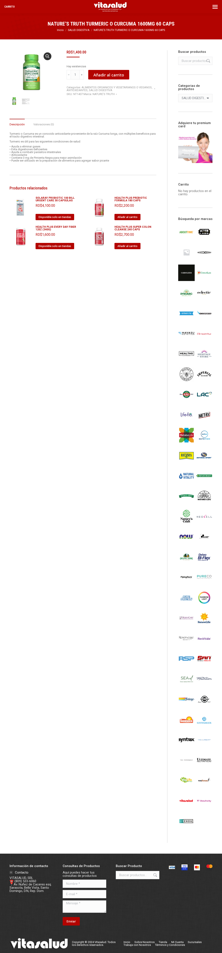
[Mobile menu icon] (215, 6)
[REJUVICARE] (186, 625)
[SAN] (204, 666)
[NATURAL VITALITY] (186, 483)
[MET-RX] (204, 422)
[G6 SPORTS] (204, 320)
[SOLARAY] (186, 706)
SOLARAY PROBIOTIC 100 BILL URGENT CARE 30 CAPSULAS (55, 199)
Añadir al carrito (108, 75)
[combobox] (195, 98)
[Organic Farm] (186, 564)
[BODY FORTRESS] (204, 260)
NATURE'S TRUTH (104, 94)
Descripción (17, 124)
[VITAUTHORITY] (204, 808)
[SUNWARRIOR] (204, 727)
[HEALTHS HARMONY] (186, 361)
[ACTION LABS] (204, 239)
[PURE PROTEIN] (186, 605)
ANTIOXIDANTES (77, 90)
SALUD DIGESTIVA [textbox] (195, 98)
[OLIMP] (204, 544)
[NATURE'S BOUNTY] (204, 483)
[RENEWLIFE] (204, 625)
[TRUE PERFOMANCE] (186, 767)
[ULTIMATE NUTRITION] (204, 767)
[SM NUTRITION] (204, 686)
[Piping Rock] (186, 584)
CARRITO (9, 6)
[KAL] (186, 402)
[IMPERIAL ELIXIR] (204, 381)
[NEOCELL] (204, 523)
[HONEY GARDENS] (186, 381)
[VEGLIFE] (186, 788)
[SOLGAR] (204, 706)
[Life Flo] (186, 422)
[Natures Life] (204, 503)
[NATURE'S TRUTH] (186, 503)
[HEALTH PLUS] (204, 341)
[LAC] (204, 402)
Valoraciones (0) (43, 124)
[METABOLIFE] (186, 442)
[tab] (17, 122)
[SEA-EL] (186, 686)
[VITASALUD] (186, 808)
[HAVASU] (186, 341)
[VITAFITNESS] (204, 788)
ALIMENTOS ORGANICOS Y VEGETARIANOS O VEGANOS (117, 87)
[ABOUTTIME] (186, 239)
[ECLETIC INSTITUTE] (204, 300)
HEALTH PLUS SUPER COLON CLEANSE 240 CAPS (132, 228)
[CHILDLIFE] (204, 280)
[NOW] (186, 544)
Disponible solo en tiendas (55, 217)
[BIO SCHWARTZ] (186, 260)
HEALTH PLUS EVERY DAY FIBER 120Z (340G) (56, 228)
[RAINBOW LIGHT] (204, 605)
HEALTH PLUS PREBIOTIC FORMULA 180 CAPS (130, 199)
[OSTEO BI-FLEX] (204, 564)
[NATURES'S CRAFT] (186, 523)
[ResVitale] (204, 645)
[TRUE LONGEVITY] (204, 747)
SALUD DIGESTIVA (100, 90)
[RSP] (186, 666)
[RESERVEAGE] (186, 645)
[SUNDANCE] (186, 727)
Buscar (208, 61)
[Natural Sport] (204, 463)
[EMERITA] (186, 320)
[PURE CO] (204, 584)
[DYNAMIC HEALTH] (186, 300)
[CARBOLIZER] (186, 280)
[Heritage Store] (204, 361)
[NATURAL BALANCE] (186, 463)
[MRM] (204, 442)
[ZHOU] (186, 828)
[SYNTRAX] (186, 747)
